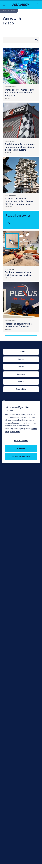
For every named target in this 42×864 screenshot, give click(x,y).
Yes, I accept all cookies (21, 456)
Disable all (21, 448)
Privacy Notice (15, 431)
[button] (13, 11)
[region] (21, 432)
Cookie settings (21, 440)
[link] (6, 11)
